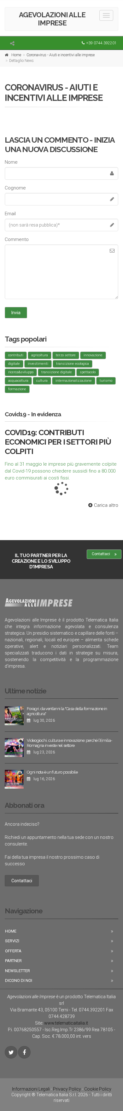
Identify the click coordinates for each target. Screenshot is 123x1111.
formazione (17, 389)
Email (10, 213)
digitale (14, 364)
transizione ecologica (72, 364)
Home (16, 55)
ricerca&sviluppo (20, 372)
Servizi (12, 941)
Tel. (88, 1009)
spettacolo (88, 372)
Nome (11, 162)
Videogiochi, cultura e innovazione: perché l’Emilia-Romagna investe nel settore (69, 743)
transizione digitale (56, 372)
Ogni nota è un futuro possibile (52, 772)
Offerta (13, 951)
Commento (17, 239)
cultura (42, 381)
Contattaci (101, 554)
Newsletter (17, 970)
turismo (106, 381)
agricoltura (39, 355)
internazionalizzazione (74, 381)
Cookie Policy (97, 1089)
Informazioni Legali (31, 1089)
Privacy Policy (67, 1089)
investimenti (38, 364)
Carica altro (106, 505)
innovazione (93, 355)
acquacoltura (18, 381)
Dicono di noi (18, 980)
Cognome (15, 188)
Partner (13, 960)
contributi (15, 355)
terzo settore (66, 355)
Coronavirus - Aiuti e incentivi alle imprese (60, 55)
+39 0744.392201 (101, 43)
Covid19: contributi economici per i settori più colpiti (58, 442)
